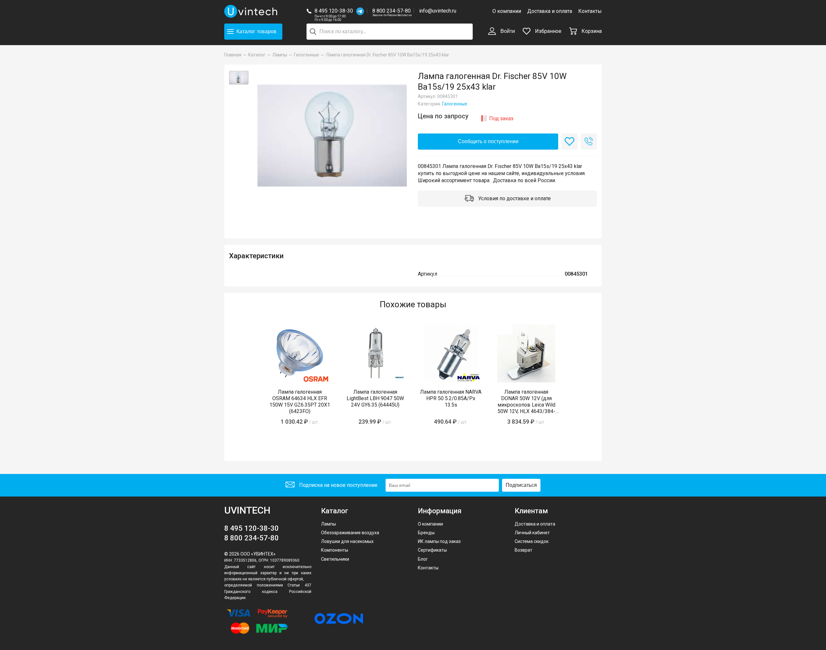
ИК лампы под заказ (439, 541)
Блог (423, 559)
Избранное (547, 31)
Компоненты (334, 550)
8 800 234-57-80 (392, 11)
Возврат (523, 550)
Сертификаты (432, 550)
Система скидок (532, 541)
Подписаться (521, 485)
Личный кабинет (532, 532)
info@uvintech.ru (437, 11)
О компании (506, 11)
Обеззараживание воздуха (350, 532)
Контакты (590, 11)
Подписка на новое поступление (338, 485)
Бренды (426, 532)
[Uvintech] (251, 11)
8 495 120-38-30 (334, 11)
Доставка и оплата (549, 11)
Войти (507, 31)
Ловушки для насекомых (347, 541)
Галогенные (454, 103)
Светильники (335, 559)
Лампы (328, 524)
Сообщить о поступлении (488, 141)
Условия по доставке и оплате (514, 198)
